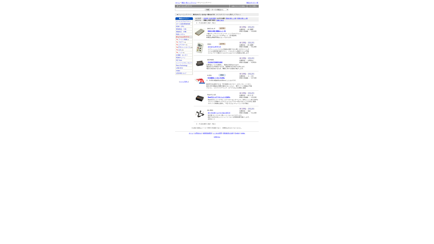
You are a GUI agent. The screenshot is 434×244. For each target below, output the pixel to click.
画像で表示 (220, 20)
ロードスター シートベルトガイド (219, 113)
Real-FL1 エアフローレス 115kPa (219, 97)
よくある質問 (217, 133)
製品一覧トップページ (189, 3)
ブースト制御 (182, 39)
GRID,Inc (217, 137)
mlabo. (243, 133)
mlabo (178, 71)
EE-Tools (179, 60)
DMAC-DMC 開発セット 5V (217, 31)
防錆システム (180, 34)
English (237, 133)
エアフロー (182, 45)
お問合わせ (198, 133)
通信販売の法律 (228, 133)
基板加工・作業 (181, 32)
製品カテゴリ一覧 (252, 3)
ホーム (177, 3)
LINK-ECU (179, 68)
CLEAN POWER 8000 (215, 62)
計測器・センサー (182, 55)
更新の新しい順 (242, 18)
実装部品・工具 (181, 29)
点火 (179, 50)
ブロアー (181, 42)
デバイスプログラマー (183, 21)
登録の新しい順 (231, 18)
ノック (180, 52)
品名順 (206, 18)
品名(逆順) (212, 18)
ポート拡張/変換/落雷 (183, 24)
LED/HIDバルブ (181, 73)
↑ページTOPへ (183, 81)
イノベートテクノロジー (184, 63)
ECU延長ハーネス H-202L (216, 78)
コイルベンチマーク (214, 47)
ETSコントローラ (184, 47)
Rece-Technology (181, 65)
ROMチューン (180, 58)
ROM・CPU (180, 26)
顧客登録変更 (207, 133)
